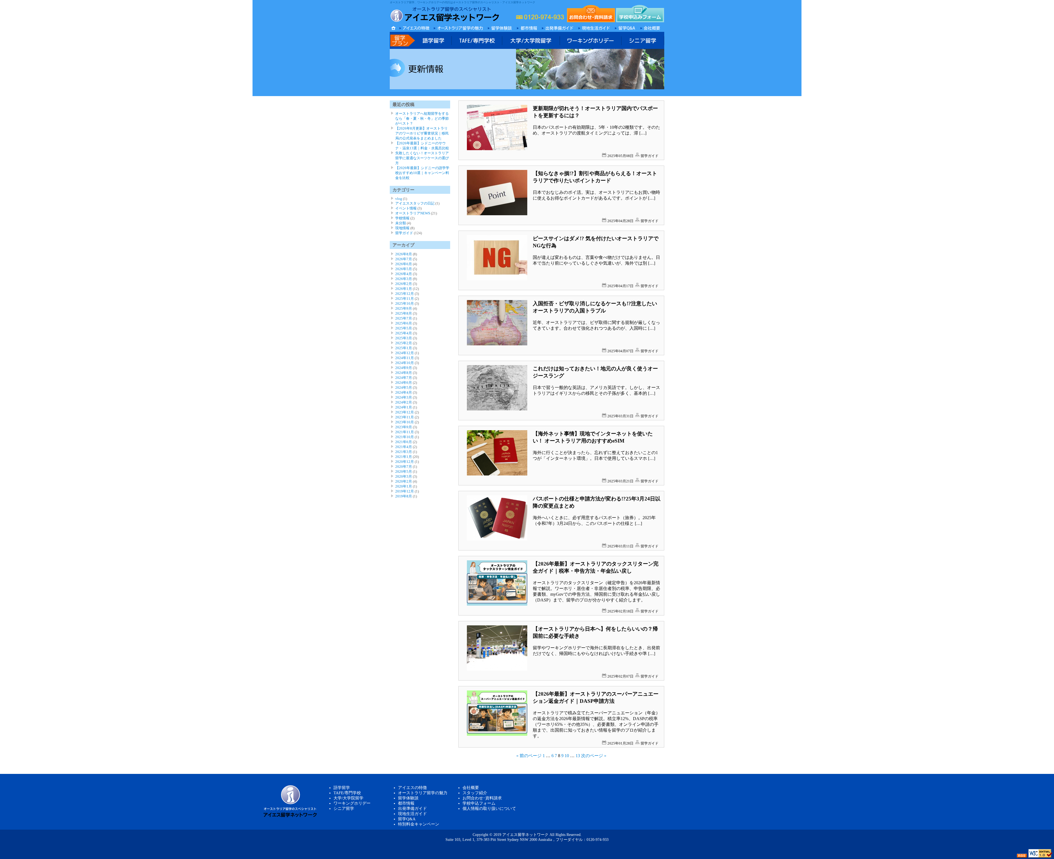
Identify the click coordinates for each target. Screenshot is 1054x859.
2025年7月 (403, 318)
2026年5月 (403, 269)
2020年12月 (404, 462)
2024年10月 (404, 363)
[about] (650, 27)
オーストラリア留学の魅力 (422, 793)
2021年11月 (404, 432)
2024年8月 (403, 373)
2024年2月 (403, 402)
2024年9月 (403, 368)
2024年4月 (403, 392)
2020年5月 (403, 471)
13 (578, 755)
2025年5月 (403, 328)
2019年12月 (404, 491)
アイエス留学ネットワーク (525, 835)
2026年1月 (403, 289)
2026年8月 (403, 254)
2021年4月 (403, 447)
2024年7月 (403, 378)
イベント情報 (406, 208)
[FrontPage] (527, 27)
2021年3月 (403, 452)
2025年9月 (403, 308)
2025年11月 (404, 298)
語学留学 (341, 787)
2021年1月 (403, 457)
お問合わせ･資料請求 (482, 798)
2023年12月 (404, 412)
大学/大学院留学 (348, 798)
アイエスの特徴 (412, 787)
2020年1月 (403, 486)
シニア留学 (343, 808)
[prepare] (558, 27)
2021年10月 (404, 437)
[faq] (624, 27)
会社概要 (470, 787)
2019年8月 (403, 496)
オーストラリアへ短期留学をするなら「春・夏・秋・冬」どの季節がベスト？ (422, 118)
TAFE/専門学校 (347, 793)
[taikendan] (499, 27)
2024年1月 (403, 407)
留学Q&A (407, 819)
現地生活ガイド (412, 814)
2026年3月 (403, 279)
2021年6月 (403, 442)
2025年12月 (404, 294)
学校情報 (402, 218)
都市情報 (406, 803)
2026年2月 (403, 284)
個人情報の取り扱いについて (489, 808)
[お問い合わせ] (591, 13)
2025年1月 (403, 348)
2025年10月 (404, 303)
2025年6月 (403, 323)
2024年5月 (403, 387)
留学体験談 (408, 798)
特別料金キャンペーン (418, 824)
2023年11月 (404, 417)
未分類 (400, 223)
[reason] (414, 27)
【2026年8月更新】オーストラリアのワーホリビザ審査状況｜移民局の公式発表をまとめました (422, 133)
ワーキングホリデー (352, 803)
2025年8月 (403, 313)
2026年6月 (403, 264)
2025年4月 (403, 333)
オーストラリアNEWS (412, 213)
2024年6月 (403, 382)
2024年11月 (404, 358)
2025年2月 (403, 343)
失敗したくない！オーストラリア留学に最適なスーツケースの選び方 (422, 158)
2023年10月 (404, 422)
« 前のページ (529, 755)
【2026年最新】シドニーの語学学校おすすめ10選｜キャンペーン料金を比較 (422, 173)
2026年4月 (403, 274)
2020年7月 (403, 467)
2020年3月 (403, 476)
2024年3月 (403, 397)
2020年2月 (403, 481)
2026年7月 (403, 259)
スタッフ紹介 (474, 793)
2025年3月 (403, 338)
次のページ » (593, 755)
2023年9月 (403, 427)
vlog (398, 199)
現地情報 (402, 228)
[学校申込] (639, 13)
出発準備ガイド (412, 808)
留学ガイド (649, 156)
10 (567, 755)
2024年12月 (404, 353)
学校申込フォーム (478, 803)
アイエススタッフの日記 (415, 203)
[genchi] (594, 27)
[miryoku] (458, 27)
